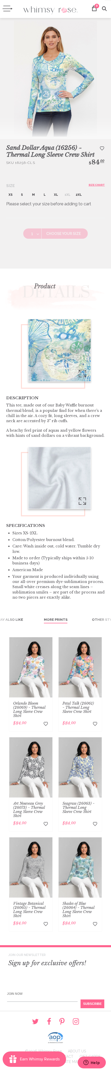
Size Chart (97, 184)
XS (11, 195)
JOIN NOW (14, 994)
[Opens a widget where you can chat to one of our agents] (91, 1063)
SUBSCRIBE (92, 1004)
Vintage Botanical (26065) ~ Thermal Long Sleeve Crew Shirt (29, 909)
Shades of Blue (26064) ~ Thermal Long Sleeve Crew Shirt (78, 909)
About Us (77, 1051)
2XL (79, 195)
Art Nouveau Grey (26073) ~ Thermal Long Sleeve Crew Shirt (29, 809)
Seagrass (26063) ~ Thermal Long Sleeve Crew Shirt (78, 807)
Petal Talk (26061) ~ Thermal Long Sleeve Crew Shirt (78, 707)
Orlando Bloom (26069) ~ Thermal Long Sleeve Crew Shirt (29, 709)
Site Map (72, 1062)
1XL (67, 195)
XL (56, 195)
